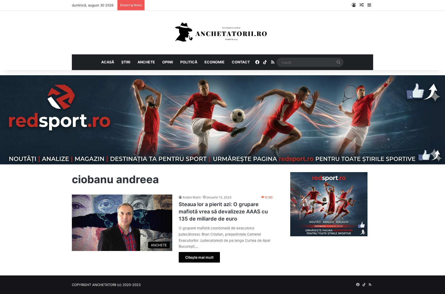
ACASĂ (107, 62)
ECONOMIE (214, 62)
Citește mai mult (199, 257)
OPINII (167, 62)
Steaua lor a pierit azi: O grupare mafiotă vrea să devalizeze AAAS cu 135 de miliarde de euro (223, 211)
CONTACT (241, 62)
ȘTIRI (125, 62)
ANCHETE (146, 62)
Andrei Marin (192, 197)
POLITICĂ (188, 62)
